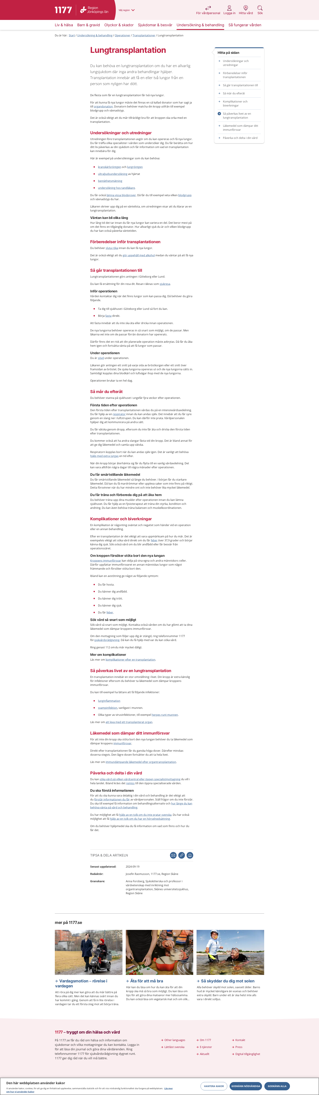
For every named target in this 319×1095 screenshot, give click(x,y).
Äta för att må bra (146, 981)
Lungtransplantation (170, 35)
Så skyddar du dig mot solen (227, 981)
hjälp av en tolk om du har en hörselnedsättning (140, 819)
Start (72, 35)
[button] (190, 855)
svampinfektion (107, 708)
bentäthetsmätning (110, 181)
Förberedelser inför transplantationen (235, 75)
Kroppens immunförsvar (105, 560)
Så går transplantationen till (240, 85)
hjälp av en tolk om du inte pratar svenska (145, 815)
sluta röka (112, 248)
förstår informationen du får (112, 799)
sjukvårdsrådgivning (106, 640)
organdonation (103, 106)
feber (154, 540)
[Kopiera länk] (181, 855)
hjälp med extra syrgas (104, 456)
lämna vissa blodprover (121, 195)
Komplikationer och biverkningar (235, 103)
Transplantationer (144, 35)
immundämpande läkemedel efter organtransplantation (141, 762)
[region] (159, 1086)
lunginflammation (109, 701)
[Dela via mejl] (173, 855)
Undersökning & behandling (94, 35)
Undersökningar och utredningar (236, 63)
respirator (119, 414)
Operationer (122, 35)
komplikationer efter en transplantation (130, 659)
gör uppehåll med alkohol (139, 255)
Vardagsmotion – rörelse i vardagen (81, 983)
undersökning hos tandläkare (116, 188)
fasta (108, 316)
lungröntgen (135, 167)
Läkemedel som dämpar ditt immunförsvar (240, 128)
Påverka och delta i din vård (240, 138)
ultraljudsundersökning (112, 174)
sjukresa (165, 284)
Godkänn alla (277, 1086)
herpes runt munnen (165, 715)
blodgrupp (185, 195)
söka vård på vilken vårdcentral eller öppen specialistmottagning (140, 779)
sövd (101, 358)
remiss (130, 783)
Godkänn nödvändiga (245, 1086)
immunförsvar (122, 743)
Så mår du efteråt (234, 93)
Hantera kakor (214, 1086)
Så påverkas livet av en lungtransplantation (237, 115)
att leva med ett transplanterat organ (129, 722)
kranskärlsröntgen (109, 167)
